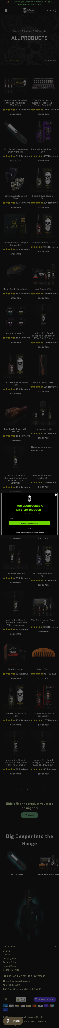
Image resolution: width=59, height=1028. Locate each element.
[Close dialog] (56, 495)
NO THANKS (29, 528)
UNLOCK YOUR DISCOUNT (29, 523)
